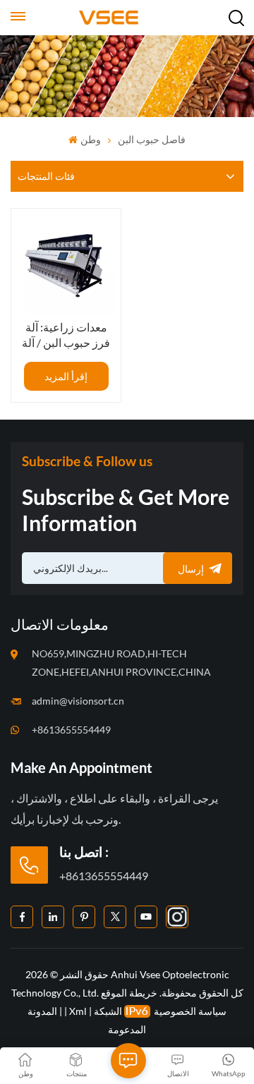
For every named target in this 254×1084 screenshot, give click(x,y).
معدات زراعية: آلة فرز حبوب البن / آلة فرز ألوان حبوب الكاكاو (66, 335)
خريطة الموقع (129, 993)
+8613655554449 (71, 730)
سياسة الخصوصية (190, 1011)
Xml (78, 1011)
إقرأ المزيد (65, 376)
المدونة (42, 1011)
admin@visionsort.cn (78, 701)
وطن (90, 139)
